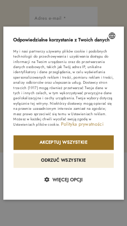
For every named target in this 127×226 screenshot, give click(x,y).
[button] (63, 179)
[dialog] (63, 113)
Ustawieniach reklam (88, 114)
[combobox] (112, 35)
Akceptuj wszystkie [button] (63, 142)
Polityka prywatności (82, 124)
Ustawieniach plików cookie (36, 124)
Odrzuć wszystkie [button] (63, 160)
